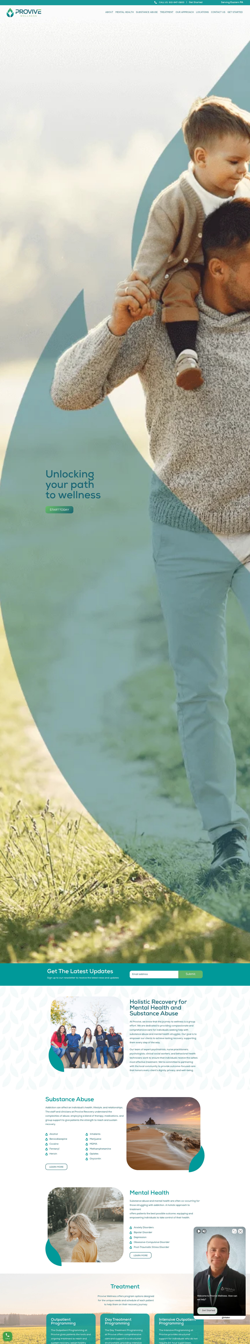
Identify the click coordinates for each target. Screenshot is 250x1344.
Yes (129, 679)
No (120, 679)
